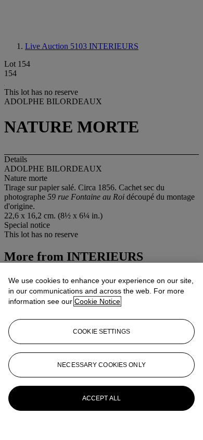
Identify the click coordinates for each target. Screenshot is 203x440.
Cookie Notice (97, 301)
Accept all (101, 398)
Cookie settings (101, 331)
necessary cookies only (101, 365)
